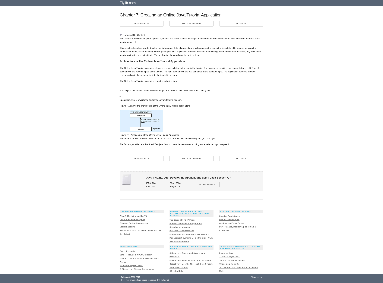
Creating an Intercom (180, 227)
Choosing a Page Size (230, 264)
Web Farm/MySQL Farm (131, 266)
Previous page (141, 24)
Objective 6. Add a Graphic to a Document (190, 260)
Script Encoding (127, 227)
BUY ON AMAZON (207, 185)
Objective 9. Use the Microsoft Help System (191, 264)
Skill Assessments (179, 268)
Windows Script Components (134, 223)
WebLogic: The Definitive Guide (235, 211)
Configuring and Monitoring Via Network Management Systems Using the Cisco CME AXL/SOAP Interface (191, 238)
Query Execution (128, 251)
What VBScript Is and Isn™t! (134, 216)
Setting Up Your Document (232, 260)
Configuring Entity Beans (231, 223)
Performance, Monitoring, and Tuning (237, 227)
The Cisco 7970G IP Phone (183, 220)
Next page (241, 24)
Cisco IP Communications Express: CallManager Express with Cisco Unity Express (189, 213)
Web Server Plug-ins (229, 220)
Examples (224, 230)
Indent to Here (226, 253)
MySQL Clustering (129, 246)
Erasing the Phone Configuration (186, 224)
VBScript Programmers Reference (137, 211)
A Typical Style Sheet (229, 257)
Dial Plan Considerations (182, 231)
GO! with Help (176, 271)
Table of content (191, 24)
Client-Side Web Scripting (132, 220)
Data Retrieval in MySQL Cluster (136, 255)
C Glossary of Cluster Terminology (137, 269)
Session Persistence (229, 216)
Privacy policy (256, 277)
